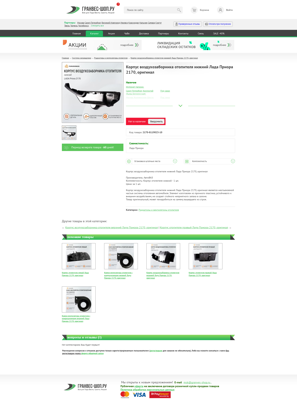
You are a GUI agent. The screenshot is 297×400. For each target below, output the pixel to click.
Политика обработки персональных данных (147, 389)
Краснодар (133, 22)
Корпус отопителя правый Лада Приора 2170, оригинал (194, 227)
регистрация (156, 350)
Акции (111, 33)
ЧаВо (127, 33)
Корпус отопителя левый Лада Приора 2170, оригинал (75, 274)
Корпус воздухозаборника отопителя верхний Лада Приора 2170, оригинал (111, 227)
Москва (80, 22)
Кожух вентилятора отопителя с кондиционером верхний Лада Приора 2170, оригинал (76, 318)
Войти (229, 9)
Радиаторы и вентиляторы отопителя (111, 58)
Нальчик (143, 22)
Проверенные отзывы (189, 23)
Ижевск (124, 22)
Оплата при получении (219, 23)
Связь (201, 33)
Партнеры (163, 33)
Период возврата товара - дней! (92, 147)
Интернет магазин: (135, 86)
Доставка (144, 33)
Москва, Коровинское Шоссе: (140, 97)
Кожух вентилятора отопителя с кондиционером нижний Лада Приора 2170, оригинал (118, 275)
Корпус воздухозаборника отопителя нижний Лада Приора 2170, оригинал (164, 58)
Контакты (183, 33)
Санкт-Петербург (93, 22)
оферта (138, 385)
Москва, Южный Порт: (136, 101)
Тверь (67, 25)
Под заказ (165, 90)
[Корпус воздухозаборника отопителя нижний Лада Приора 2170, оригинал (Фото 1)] (69, 132)
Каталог (94, 33)
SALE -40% (218, 33)
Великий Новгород (111, 22)
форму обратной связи (92, 353)
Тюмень (74, 25)
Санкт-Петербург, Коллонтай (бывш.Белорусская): (139, 92)
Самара (151, 22)
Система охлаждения (81, 58)
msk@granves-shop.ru (197, 382)
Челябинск (83, 25)
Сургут (158, 22)
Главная (77, 33)
